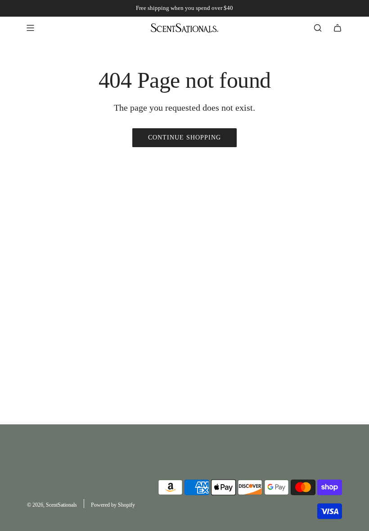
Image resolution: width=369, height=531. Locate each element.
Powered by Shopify (113, 505)
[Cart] (337, 28)
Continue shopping (184, 137)
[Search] (318, 28)
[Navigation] (30, 28)
